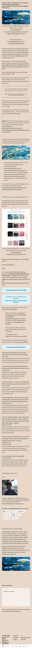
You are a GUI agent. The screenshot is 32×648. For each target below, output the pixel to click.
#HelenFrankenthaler (11, 318)
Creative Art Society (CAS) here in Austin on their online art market (15, 53)
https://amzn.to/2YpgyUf (22, 500)
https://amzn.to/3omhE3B (9, 309)
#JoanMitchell (9, 316)
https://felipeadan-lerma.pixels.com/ (12, 503)
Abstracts (15, 531)
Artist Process (23, 533)
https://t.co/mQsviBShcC (14, 322)
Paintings (5, 543)
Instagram (10, 498)
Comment (24, 603)
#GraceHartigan (21, 315)
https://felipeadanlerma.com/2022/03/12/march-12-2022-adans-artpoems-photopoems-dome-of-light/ (15, 66)
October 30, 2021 (22, 336)
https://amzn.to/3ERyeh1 (21, 342)
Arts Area (4, 535)
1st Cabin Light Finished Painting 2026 (13, 456)
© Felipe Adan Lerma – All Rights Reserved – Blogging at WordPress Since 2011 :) (6, 640)
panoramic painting (13, 552)
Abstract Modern (7, 531)
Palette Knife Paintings (14, 543)
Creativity (23, 535)
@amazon (8, 324)
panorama (25, 543)
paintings (25, 541)
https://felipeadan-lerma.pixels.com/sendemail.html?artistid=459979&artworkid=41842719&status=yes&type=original (16, 129)
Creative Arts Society (14, 535)
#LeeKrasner (21, 313)
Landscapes (5, 541)
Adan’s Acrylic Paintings (9, 546)
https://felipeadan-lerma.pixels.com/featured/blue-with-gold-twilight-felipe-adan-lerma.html (16, 32)
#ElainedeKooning (10, 315)
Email (15, 639)
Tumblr (15, 635)
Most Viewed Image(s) (15, 541)
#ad (23, 322)
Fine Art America (18, 537)
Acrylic (21, 531)
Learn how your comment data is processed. (16, 610)
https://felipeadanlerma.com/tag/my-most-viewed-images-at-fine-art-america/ (14, 188)
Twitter (4, 498)
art (18, 533)
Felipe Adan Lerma (7, 537)
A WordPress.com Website (25, 637)
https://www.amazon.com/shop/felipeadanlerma (16, 301)
